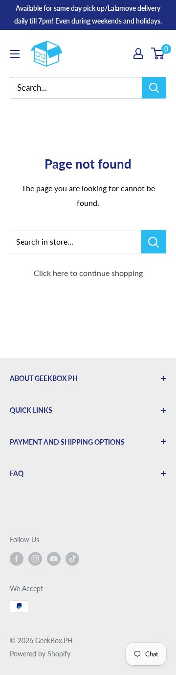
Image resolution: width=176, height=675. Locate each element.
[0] (158, 53)
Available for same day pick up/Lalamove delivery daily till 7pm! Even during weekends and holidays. (88, 14)
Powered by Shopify (40, 654)
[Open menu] (15, 54)
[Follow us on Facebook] (16, 559)
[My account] (138, 53)
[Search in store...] (153, 241)
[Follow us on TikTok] (72, 559)
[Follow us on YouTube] (54, 559)
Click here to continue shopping (88, 272)
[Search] (154, 88)
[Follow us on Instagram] (35, 559)
